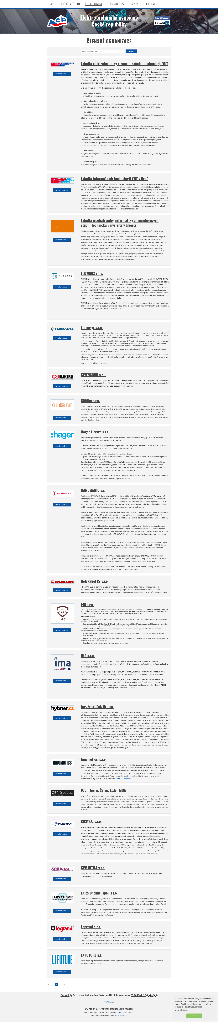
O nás (50, 4)
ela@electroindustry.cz (125, 1012)
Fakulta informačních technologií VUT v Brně (114, 178)
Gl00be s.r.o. (90, 400)
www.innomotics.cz (123, 779)
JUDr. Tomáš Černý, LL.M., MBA (103, 790)
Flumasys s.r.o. (92, 327)
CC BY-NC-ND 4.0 (138, 995)
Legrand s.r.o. (91, 926)
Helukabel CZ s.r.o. (95, 581)
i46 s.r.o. (87, 604)
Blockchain (150, 4)
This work (65, 995)
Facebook (162, 18)
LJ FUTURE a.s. (91, 955)
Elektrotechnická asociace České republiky (57, 21)
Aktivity (134, 4)
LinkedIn (162, 22)
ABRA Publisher (121, 1015)
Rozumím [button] (194, 1016)
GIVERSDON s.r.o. (93, 374)
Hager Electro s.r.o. (95, 431)
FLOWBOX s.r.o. (92, 273)
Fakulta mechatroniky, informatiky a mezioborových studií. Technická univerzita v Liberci (120, 223)
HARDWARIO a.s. (93, 490)
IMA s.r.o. (88, 655)
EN (161, 4)
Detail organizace (61, 74)
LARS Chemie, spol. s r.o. (99, 893)
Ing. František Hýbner (97, 706)
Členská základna (93, 4)
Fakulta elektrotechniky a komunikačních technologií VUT (124, 63)
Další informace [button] (181, 1010)
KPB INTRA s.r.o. (93, 867)
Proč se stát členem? (70, 4)
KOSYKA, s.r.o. (91, 821)
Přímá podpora (116, 4)
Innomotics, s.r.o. (94, 759)
